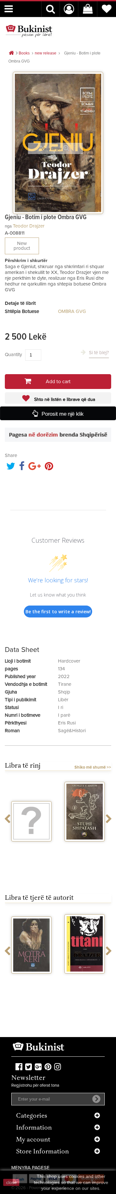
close (11, 1182)
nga (8, 226)
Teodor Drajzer (28, 226)
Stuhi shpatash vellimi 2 (84, 850)
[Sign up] (96, 1099)
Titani (84, 979)
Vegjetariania (31, 847)
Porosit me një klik (62, 413)
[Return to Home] (11, 53)
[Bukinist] (29, 31)
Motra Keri (31, 979)
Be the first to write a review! (58, 611)
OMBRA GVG (72, 311)
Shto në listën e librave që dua (64, 399)
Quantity (13, 354)
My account (33, 1140)
